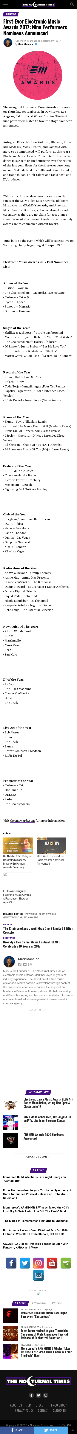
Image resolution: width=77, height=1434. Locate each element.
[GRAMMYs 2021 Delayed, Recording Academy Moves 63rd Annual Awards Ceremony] (18, 845)
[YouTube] (52, 1263)
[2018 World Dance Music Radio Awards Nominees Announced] (51, 845)
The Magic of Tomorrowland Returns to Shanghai (35, 1221)
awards (32, 914)
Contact (43, 1410)
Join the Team (35, 1405)
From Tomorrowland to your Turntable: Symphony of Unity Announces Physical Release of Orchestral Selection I (37, 1194)
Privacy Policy (24, 1410)
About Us (16, 1405)
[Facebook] (11, 1263)
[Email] (38, 1275)
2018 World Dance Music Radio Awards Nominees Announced (50, 860)
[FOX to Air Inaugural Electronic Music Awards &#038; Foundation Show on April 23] (18, 880)
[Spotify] (65, 1263)
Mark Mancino (25, 44)
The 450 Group (57, 1405)
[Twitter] (24, 1263)
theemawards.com (22, 820)
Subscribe (59, 1410)
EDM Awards (48, 914)
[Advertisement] (38, 1050)
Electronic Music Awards (21, 917)
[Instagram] (38, 1263)
